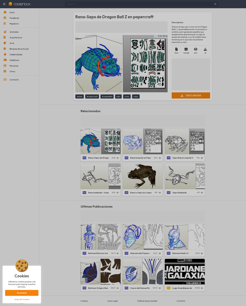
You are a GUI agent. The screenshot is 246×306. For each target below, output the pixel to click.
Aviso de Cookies (21, 299)
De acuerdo (22, 293)
